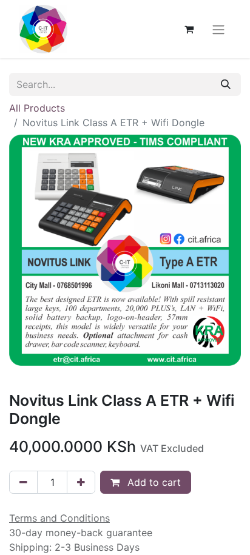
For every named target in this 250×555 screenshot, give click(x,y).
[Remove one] (23, 482)
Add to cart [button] (152, 482)
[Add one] (81, 482)
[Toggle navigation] (218, 29)
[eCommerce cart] (189, 29)
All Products (37, 108)
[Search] (226, 84)
